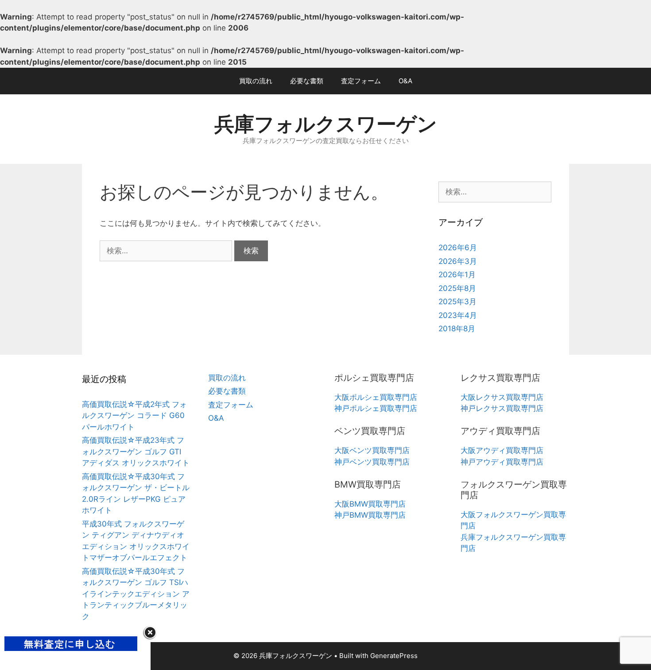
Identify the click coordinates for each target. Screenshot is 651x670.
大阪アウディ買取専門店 (502, 450)
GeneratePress (394, 655)
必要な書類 (306, 81)
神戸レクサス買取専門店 (502, 408)
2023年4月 (457, 315)
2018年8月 (456, 328)
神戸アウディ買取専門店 (502, 461)
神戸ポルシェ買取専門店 (375, 408)
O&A (405, 81)
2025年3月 (457, 301)
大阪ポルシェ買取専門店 (375, 397)
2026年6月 (457, 247)
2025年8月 (457, 288)
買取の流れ (255, 81)
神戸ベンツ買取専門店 (372, 461)
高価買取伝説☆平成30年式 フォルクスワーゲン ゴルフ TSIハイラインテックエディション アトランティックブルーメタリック (136, 594)
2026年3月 (457, 261)
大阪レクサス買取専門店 (502, 397)
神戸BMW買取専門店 (370, 515)
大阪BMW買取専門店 (370, 504)
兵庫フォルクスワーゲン (325, 124)
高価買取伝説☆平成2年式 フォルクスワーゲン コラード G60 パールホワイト (134, 415)
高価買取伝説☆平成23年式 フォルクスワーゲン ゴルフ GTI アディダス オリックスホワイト (136, 451)
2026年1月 (457, 274)
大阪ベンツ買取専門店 (372, 450)
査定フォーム (361, 81)
